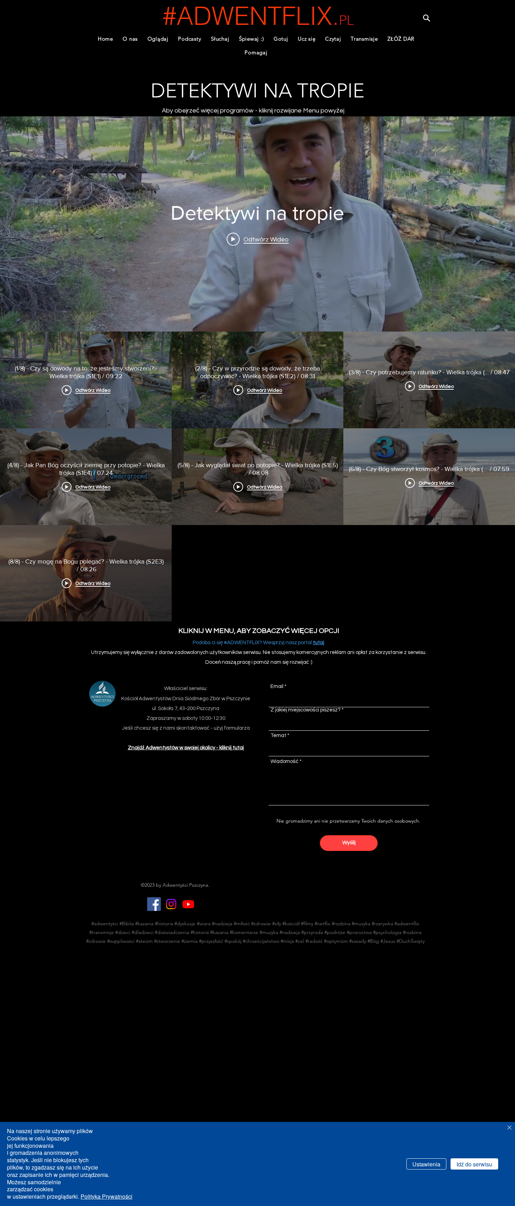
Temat (278, 735)
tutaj (318, 642)
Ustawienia (426, 1164)
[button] (189, 39)
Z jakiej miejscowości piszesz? (305, 710)
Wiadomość (284, 761)
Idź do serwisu (474, 1164)
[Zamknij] (509, 1128)
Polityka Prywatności (106, 1196)
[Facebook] (154, 904)
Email (276, 686)
